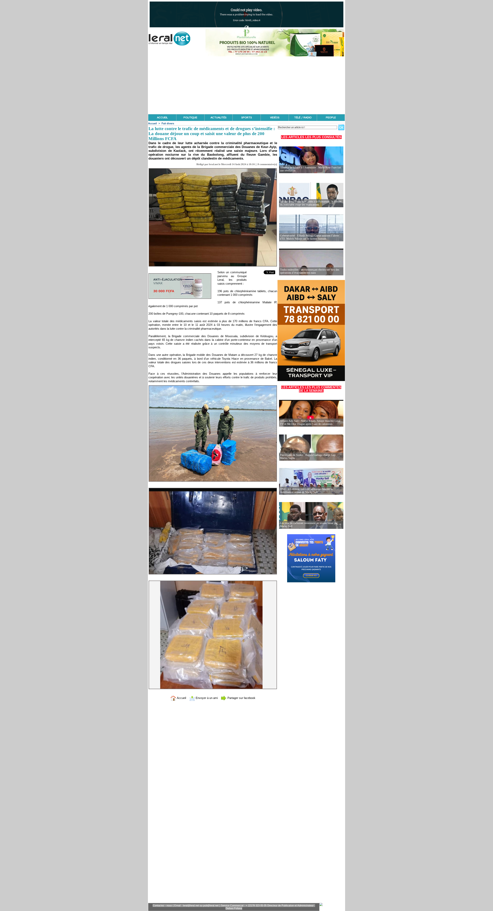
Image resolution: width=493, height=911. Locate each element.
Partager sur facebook (241, 698)
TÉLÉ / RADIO (303, 118)
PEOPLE (331, 118)
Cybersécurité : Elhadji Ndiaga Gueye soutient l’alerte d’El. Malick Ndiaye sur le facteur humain (309, 237)
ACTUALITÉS (218, 118)
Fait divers (168, 123)
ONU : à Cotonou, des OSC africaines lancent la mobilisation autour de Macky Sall (306, 491)
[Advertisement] (246, 85)
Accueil (152, 123)
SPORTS (246, 118)
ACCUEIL (162, 118)
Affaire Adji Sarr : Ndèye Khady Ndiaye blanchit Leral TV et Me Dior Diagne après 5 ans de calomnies (310, 422)
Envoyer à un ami (206, 698)
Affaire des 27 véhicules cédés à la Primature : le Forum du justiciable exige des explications (310, 203)
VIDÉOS (274, 118)
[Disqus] (213, 755)
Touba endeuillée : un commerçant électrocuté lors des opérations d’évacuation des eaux (309, 271)
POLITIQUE (190, 118)
